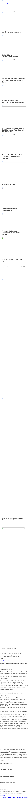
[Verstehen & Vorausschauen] (14, 12)
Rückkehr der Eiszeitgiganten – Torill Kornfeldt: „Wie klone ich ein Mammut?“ (13, 130)
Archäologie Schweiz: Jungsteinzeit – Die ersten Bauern (11, 232)
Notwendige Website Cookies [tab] (6, 689)
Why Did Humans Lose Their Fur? (12, 260)
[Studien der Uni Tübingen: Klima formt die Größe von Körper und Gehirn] (14, 60)
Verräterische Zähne (9, 184)
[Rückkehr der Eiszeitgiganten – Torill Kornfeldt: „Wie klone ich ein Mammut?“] (14, 106)
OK (1, 660)
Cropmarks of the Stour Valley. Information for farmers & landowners (13, 156)
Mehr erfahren (6, 660)
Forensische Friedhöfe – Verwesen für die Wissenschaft (13, 101)
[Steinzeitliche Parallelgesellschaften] (14, 36)
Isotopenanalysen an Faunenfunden (9, 209)
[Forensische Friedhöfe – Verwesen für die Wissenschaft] (14, 86)
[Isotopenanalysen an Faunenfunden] (14, 188)
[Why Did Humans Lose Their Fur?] (14, 238)
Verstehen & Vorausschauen (12, 32)
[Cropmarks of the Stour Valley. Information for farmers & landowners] (14, 135)
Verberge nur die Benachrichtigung (20, 797)
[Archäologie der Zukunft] (11, 3)
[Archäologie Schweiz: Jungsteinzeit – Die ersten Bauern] (14, 214)
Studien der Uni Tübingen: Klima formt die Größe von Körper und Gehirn (13, 80)
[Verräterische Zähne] (14, 162)
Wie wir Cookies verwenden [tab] (6, 669)
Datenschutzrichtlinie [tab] (4, 789)
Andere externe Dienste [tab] (5, 747)
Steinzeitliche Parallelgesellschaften (10, 56)
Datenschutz (2, 795)
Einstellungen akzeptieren (6, 797)
